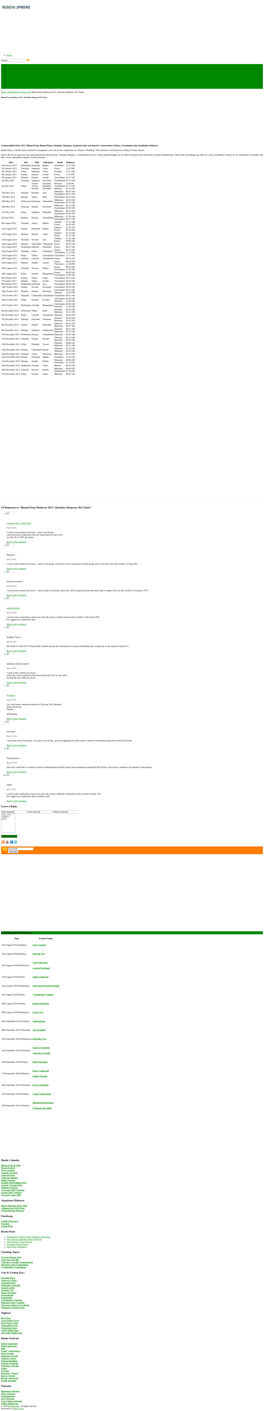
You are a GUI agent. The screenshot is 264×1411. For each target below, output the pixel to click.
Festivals (10, 68)
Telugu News (18, 1408)
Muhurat (10, 75)
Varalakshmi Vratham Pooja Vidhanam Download (28, 1237)
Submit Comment (9, 836)
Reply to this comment (16, 542)
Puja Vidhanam (13, 77)
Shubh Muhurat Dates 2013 (19, 92)
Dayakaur (11, 695)
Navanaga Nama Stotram (17, 1244)
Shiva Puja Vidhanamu (17, 1247)
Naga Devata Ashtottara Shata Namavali (24, 1239)
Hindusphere (13, 1406)
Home (9, 55)
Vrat (8, 85)
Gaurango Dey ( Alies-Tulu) (19, 523)
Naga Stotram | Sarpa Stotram (19, 1242)
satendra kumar (13, 608)
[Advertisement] (83, 32)
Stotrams (13, 82)
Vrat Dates (14, 87)
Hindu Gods (14, 70)
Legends (10, 72)
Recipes (10, 80)
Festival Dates (15, 65)
